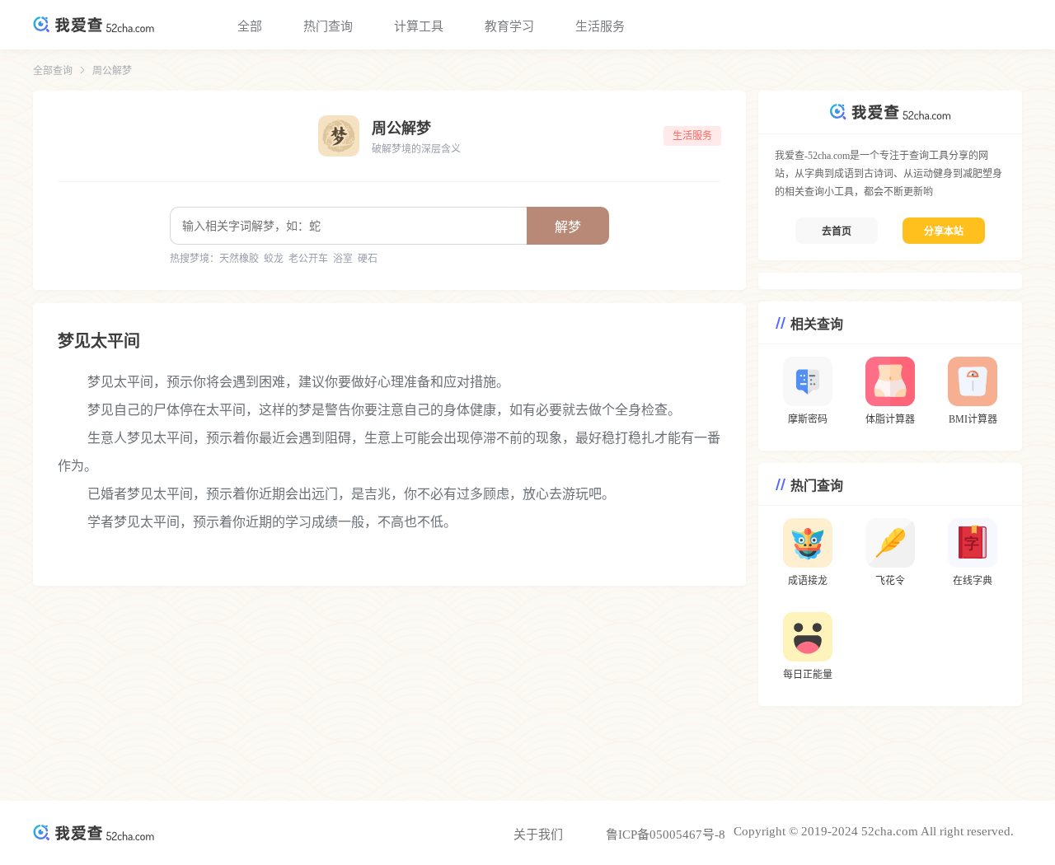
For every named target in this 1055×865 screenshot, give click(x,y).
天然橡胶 (239, 258)
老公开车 (308, 258)
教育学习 (509, 26)
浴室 (343, 258)
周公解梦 (112, 71)
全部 (249, 26)
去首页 (836, 231)
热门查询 (328, 26)
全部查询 (53, 71)
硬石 (367, 258)
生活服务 (600, 26)
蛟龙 (274, 258)
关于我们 (538, 834)
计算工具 (418, 26)
